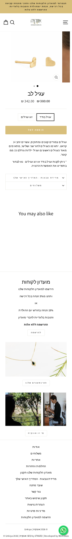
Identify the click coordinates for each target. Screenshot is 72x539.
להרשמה (36, 332)
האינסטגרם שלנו (36, 383)
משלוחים (36, 185)
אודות (36, 447)
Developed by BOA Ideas (56, 535)
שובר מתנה (36, 485)
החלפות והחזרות (36, 466)
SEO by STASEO (34, 535)
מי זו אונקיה (36, 433)
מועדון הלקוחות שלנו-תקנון (36, 472)
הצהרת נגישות (36, 504)
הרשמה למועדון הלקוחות (36, 517)
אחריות (36, 460)
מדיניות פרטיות (36, 511)
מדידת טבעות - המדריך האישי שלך (36, 178)
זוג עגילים (26, 117)
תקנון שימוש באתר (36, 498)
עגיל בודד (45, 117)
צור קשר (36, 491)
